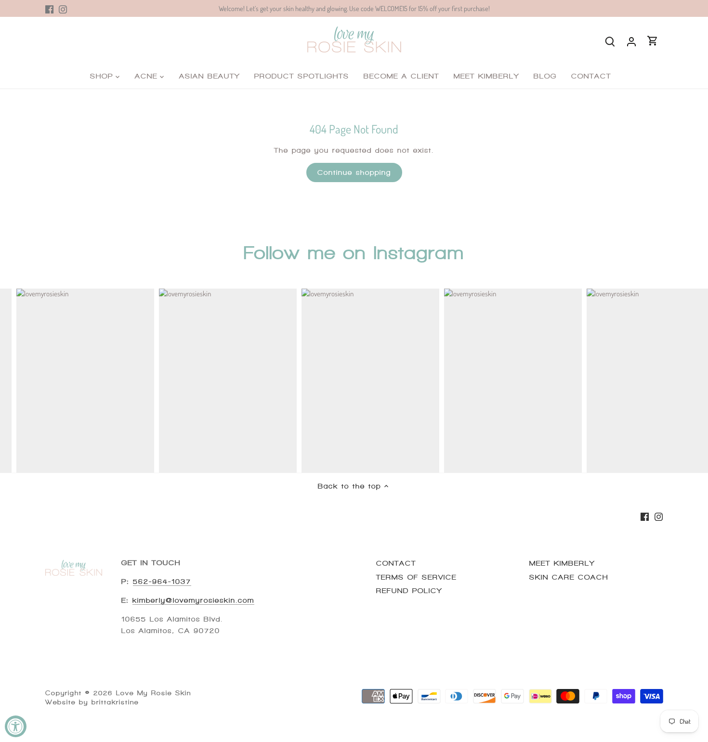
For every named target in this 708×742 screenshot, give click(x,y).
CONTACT (396, 563)
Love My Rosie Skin (153, 693)
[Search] (610, 40)
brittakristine (115, 702)
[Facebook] (49, 8)
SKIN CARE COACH (568, 577)
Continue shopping (354, 172)
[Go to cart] (652, 40)
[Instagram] (63, 8)
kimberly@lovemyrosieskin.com (193, 600)
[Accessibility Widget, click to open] (15, 726)
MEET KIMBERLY (562, 563)
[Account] (631, 40)
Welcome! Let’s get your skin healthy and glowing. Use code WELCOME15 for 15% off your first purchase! (354, 8)
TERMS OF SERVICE (416, 577)
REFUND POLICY (409, 591)
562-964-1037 (162, 581)
